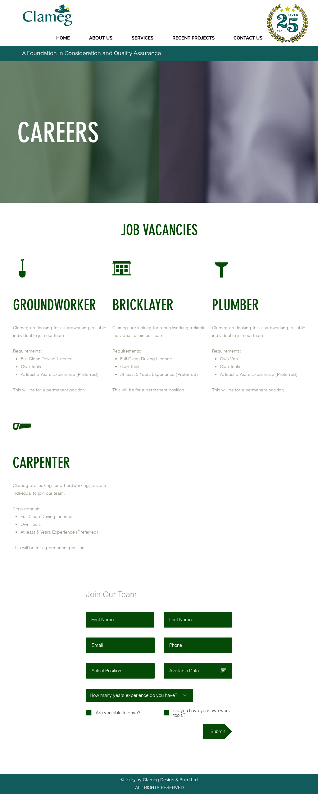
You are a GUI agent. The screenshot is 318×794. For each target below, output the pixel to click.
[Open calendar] (223, 670)
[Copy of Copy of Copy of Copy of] (159, 73)
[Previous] (25, 53)
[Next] (292, 53)
